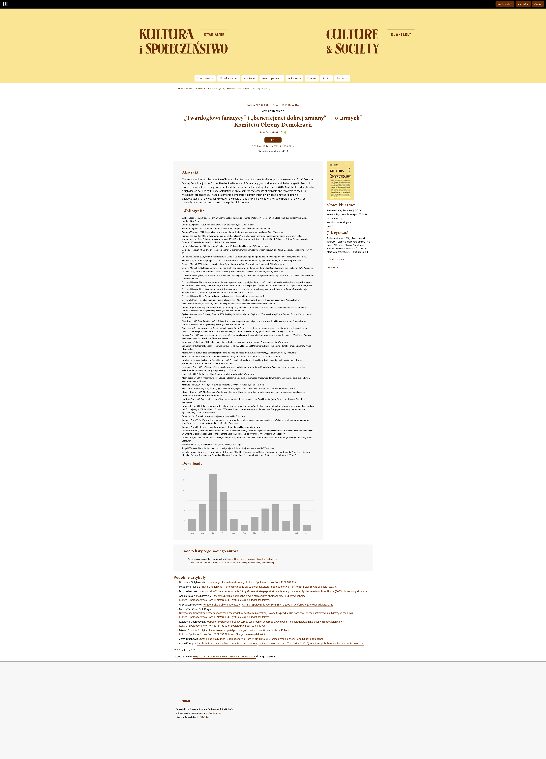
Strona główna (205, 78)
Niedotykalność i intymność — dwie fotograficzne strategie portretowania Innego (245, 591)
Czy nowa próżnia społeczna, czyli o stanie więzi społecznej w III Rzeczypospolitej (259, 595)
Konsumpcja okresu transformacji (225, 582)
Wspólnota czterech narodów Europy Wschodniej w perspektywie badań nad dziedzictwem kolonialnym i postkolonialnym (275, 621)
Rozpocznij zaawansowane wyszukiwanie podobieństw (224, 656)
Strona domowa (185, 88)
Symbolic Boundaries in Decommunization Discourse (227, 643)
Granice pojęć (208, 638)
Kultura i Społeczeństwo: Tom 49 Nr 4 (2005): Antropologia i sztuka (299, 586)
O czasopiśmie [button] (270, 78)
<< (174, 649)
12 (188, 649)
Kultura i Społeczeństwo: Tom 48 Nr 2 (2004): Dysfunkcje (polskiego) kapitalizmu (224, 599)
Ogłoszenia (294, 78)
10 (181, 649)
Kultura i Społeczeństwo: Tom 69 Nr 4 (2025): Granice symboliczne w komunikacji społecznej (270, 638)
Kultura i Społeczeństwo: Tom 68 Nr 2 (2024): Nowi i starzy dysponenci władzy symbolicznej (231, 562)
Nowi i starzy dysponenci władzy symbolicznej (256, 559)
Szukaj (326, 78)
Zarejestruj (523, 4)
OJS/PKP (204, 717)
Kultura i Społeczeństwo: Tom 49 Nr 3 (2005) (271, 582)
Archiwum (250, 78)
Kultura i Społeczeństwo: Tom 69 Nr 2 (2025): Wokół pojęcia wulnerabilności (222, 634)
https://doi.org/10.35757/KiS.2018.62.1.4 (275, 146)
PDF (273, 140)
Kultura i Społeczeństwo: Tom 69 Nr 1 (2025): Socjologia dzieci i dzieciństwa (222, 625)
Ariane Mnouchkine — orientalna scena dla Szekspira (230, 586)
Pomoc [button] (341, 78)
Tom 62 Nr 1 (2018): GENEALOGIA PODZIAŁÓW (229, 88)
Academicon (214, 713)
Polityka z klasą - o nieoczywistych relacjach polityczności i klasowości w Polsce (243, 630)
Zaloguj (537, 4)
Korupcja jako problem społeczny (221, 604)
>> (194, 649)
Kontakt (311, 78)
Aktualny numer (228, 78)
